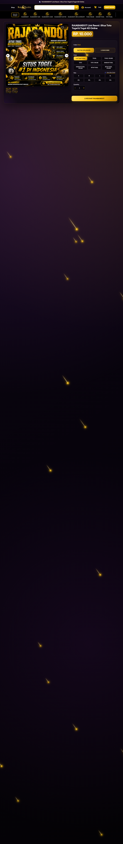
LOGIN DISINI (105, 50)
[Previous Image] (9, 56)
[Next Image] (65, 56)
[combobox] (54, 7)
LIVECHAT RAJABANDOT (94, 98)
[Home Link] (24, 7)
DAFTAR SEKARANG (83, 50)
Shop (13, 7)
